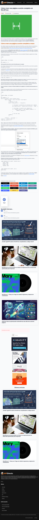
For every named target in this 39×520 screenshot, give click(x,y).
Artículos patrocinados (5, 504)
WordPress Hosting (30, 2)
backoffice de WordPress (18, 125)
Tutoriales (4, 2)
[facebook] (1, 481)
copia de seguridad (23, 50)
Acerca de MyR (4, 510)
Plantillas (13, 2)
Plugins (9, 2)
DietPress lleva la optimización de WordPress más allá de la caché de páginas (18, 322)
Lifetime (36, 2)
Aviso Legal (36, 517)
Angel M (5, 175)
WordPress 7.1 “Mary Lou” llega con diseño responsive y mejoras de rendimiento (18, 295)
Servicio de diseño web (5, 506)
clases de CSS (27, 155)
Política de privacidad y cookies (29, 517)
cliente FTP (8, 70)
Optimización (19, 2)
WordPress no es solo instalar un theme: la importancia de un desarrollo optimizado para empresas (19, 268)
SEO (24, 2)
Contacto (3, 508)
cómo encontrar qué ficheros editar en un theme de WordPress (20, 48)
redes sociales (31, 173)
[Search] (13, 335)
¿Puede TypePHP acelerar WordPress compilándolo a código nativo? (18, 241)
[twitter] (2, 481)
